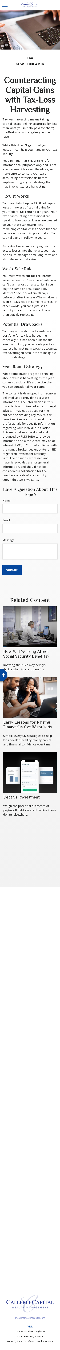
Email (6, 520)
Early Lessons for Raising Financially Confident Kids (27, 724)
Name (6, 500)
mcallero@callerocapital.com (30, 1317)
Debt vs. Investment (21, 797)
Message (8, 540)
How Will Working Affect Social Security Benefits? (26, 654)
